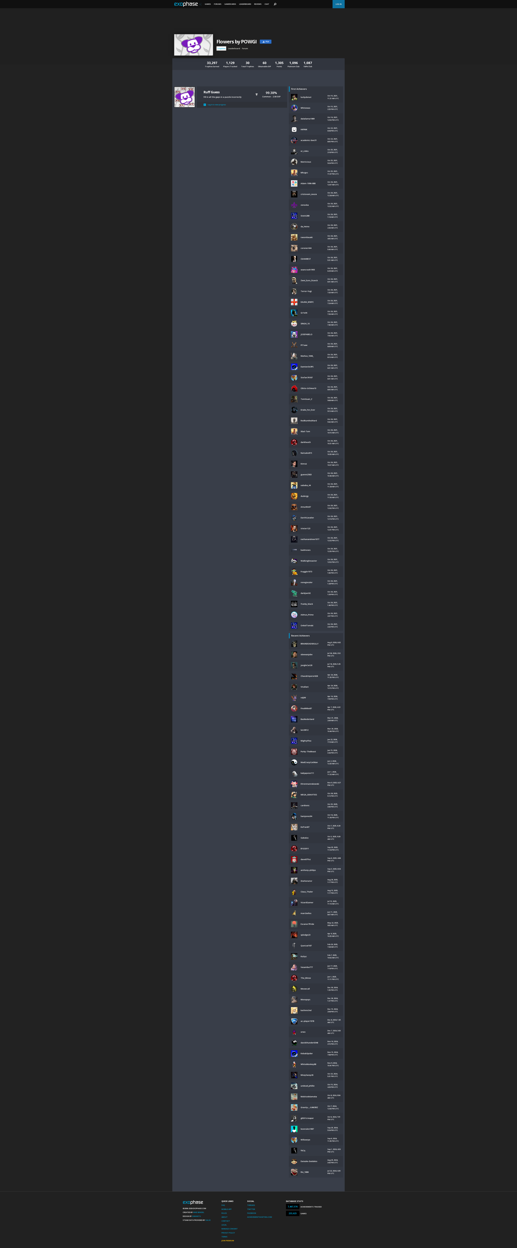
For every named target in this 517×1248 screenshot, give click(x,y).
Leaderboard (245, 4)
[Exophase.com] (187, 4)
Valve (208, 1220)
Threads (251, 1205)
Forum (245, 48)
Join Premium (227, 1240)
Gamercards (230, 4)
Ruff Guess (212, 92)
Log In (339, 4)
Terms (224, 1236)
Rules (224, 1213)
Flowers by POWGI (236, 41)
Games (208, 4)
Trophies (221, 48)
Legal (224, 1225)
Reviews (257, 4)
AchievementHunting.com (259, 1217)
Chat (267, 4)
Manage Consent (229, 1229)
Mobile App (226, 1209)
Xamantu (196, 1216)
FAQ (223, 1205)
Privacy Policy (228, 1233)
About (224, 1217)
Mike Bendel (198, 1212)
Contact (225, 1221)
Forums (217, 4)
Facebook (251, 1213)
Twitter (251, 1209)
